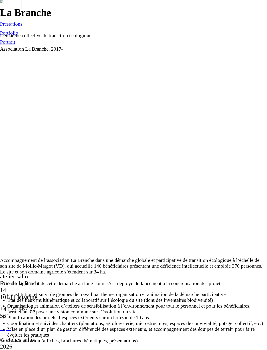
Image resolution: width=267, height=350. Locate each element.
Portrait (7, 42)
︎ (2, 327)
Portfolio (9, 33)
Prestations (11, 24)
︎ (8, 327)
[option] (133, 154)
